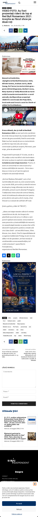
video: (20, 335)
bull (31, 318)
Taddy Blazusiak (7, 335)
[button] (35, 484)
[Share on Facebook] (4, 255)
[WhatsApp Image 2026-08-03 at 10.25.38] (19, 66)
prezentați (24, 327)
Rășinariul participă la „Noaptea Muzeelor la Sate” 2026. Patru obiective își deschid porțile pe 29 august (15, 436)
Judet (4, 8)
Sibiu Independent (8, 332)
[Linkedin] (25, 30)
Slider (9, 8)
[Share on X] (9, 255)
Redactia (7, 25)
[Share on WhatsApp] (13, 255)
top (15, 335)
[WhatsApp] (20, 30)
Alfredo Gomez (23, 318)
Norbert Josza (7, 327)
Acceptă (19, 504)
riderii (4, 329)
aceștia (15, 318)
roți (17, 329)
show (21, 329)
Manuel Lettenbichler (9, 324)
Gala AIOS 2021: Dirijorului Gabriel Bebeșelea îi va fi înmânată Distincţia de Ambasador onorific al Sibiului (28, 356)
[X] (16, 30)
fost (4, 321)
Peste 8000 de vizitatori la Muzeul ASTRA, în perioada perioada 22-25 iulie (10, 354)
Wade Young (27, 335)
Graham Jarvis (12, 321)
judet (19, 321)
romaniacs (11, 329)
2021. (9, 318)
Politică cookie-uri (17, 514)
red (30, 327)
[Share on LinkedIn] (18, 255)
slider (17, 332)
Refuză (19, 509)
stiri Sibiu (23, 332)
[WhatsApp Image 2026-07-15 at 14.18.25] (19, 287)
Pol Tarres (16, 327)
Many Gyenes (21, 324)
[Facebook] (11, 30)
